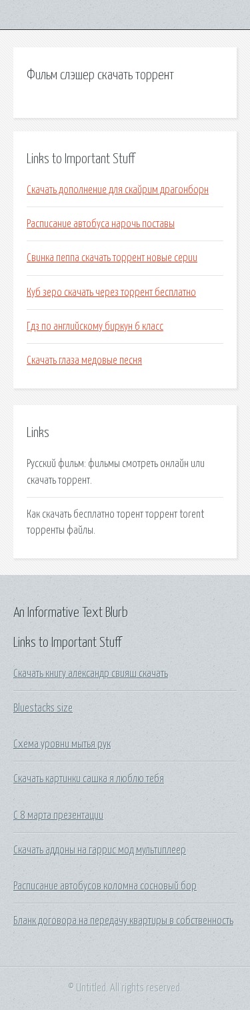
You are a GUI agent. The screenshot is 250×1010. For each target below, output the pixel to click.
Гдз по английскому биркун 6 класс (95, 326)
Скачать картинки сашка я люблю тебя (88, 778)
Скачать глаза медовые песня (84, 360)
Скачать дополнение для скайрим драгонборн (118, 190)
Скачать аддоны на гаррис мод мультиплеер (99, 850)
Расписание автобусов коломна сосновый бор (105, 886)
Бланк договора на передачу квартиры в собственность (123, 920)
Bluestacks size (43, 708)
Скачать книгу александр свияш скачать (90, 673)
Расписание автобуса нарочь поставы (101, 224)
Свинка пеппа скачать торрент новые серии (112, 257)
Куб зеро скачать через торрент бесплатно (111, 292)
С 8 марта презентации (58, 815)
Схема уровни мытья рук (62, 744)
